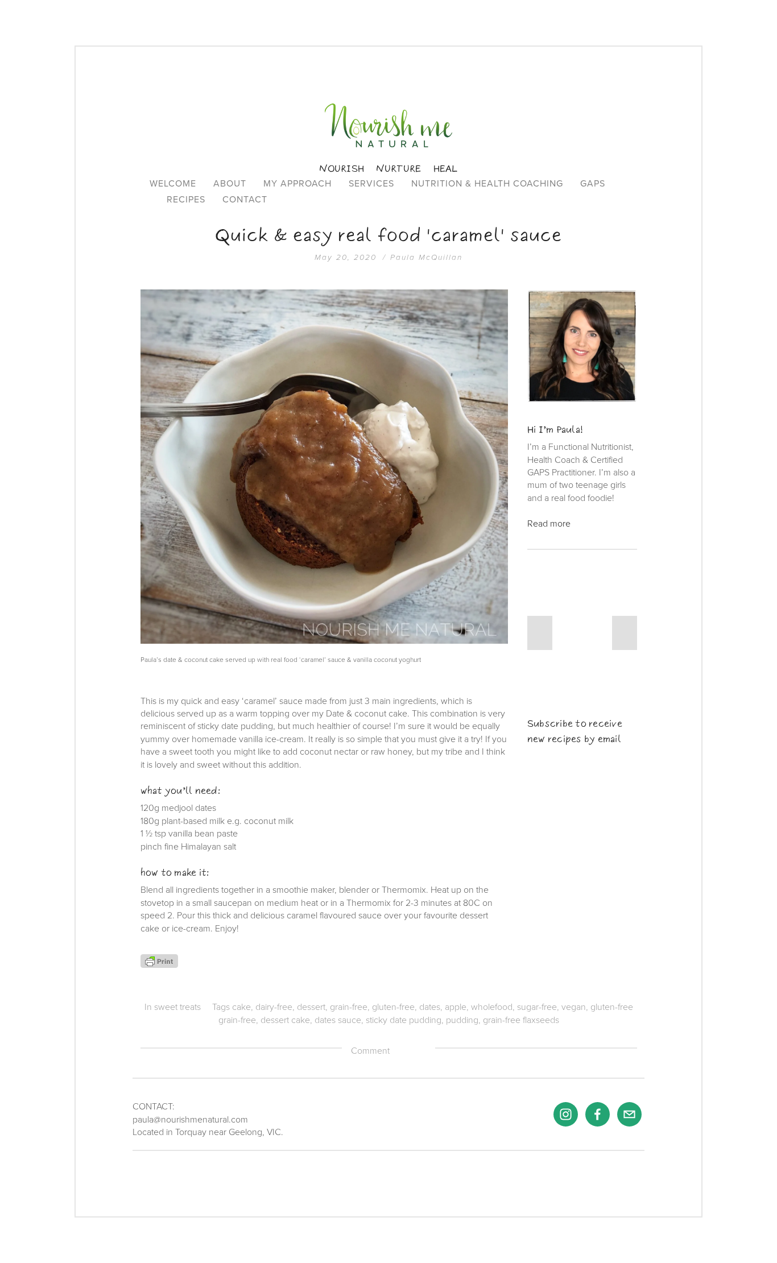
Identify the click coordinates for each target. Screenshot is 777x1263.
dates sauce (338, 1019)
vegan (573, 1006)
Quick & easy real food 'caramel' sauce (388, 235)
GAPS (592, 183)
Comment (370, 1050)
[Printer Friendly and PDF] (159, 960)
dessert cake (285, 1019)
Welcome (173, 183)
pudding (462, 1019)
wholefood (492, 1006)
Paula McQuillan (426, 257)
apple (455, 1006)
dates (429, 1006)
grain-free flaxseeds (521, 1019)
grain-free (348, 1006)
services (371, 183)
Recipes (186, 199)
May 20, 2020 (346, 257)
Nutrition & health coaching (487, 183)
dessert (311, 1006)
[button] (539, 633)
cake (241, 1006)
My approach (297, 183)
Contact (244, 199)
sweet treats (177, 1006)
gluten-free (393, 1006)
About (229, 183)
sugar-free (537, 1006)
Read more (549, 523)
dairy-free (273, 1006)
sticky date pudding (403, 1019)
